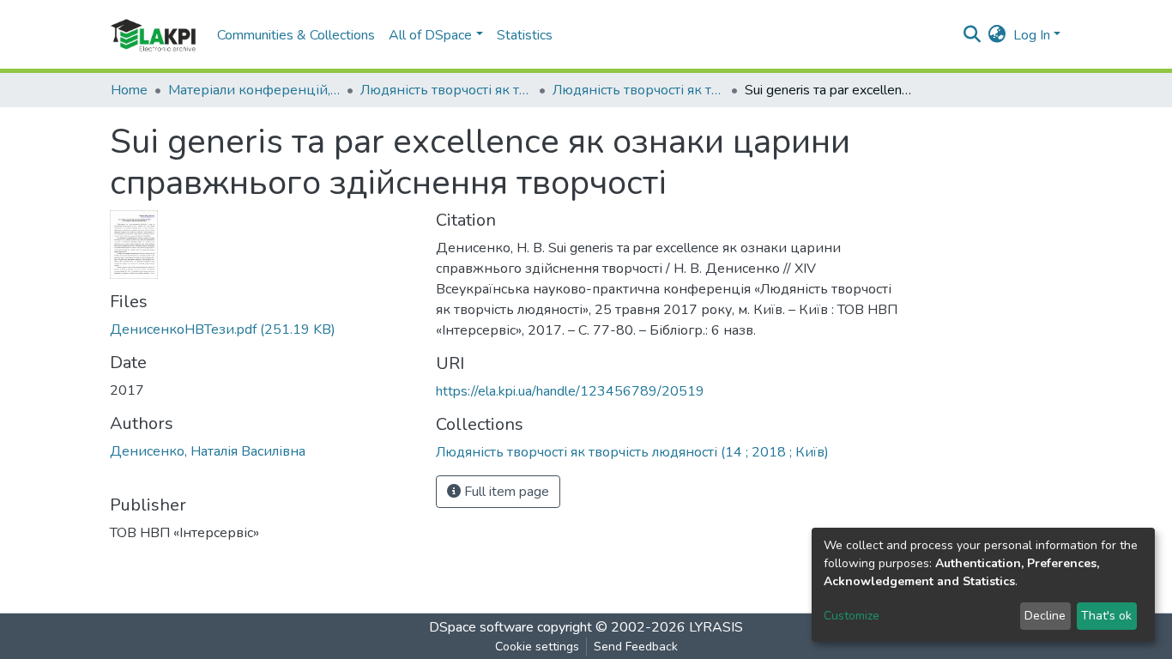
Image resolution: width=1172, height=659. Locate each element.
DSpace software (481, 627)
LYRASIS (716, 627)
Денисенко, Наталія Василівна (207, 451)
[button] (997, 35)
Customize (851, 616)
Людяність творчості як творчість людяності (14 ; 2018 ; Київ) (638, 90)
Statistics (525, 35)
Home (129, 90)
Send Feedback (636, 646)
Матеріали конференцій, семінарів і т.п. (254, 90)
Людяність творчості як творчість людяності (446, 90)
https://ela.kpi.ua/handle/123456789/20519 (570, 391)
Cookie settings (537, 646)
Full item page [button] (505, 491)
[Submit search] (972, 35)
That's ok (1106, 616)
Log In (1031, 35)
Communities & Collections (296, 35)
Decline (1045, 616)
